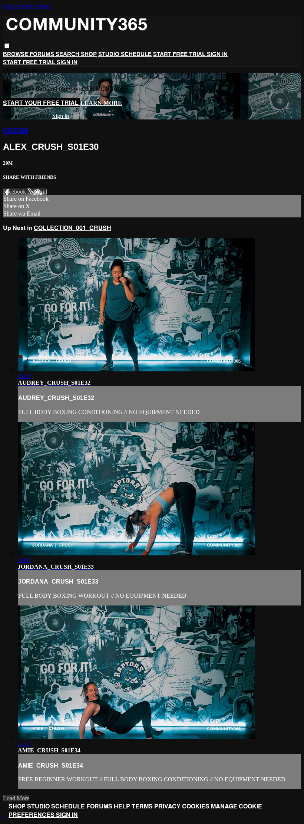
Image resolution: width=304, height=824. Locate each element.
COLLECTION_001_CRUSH (72, 227)
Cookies (196, 806)
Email (40, 191)
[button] (6, 45)
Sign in (217, 54)
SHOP (89, 54)
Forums (43, 54)
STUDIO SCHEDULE (125, 54)
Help (123, 806)
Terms (143, 806)
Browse (16, 54)
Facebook (15, 191)
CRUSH (15, 130)
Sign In (67, 62)
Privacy (168, 806)
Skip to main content (27, 6)
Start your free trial (41, 102)
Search (68, 54)
